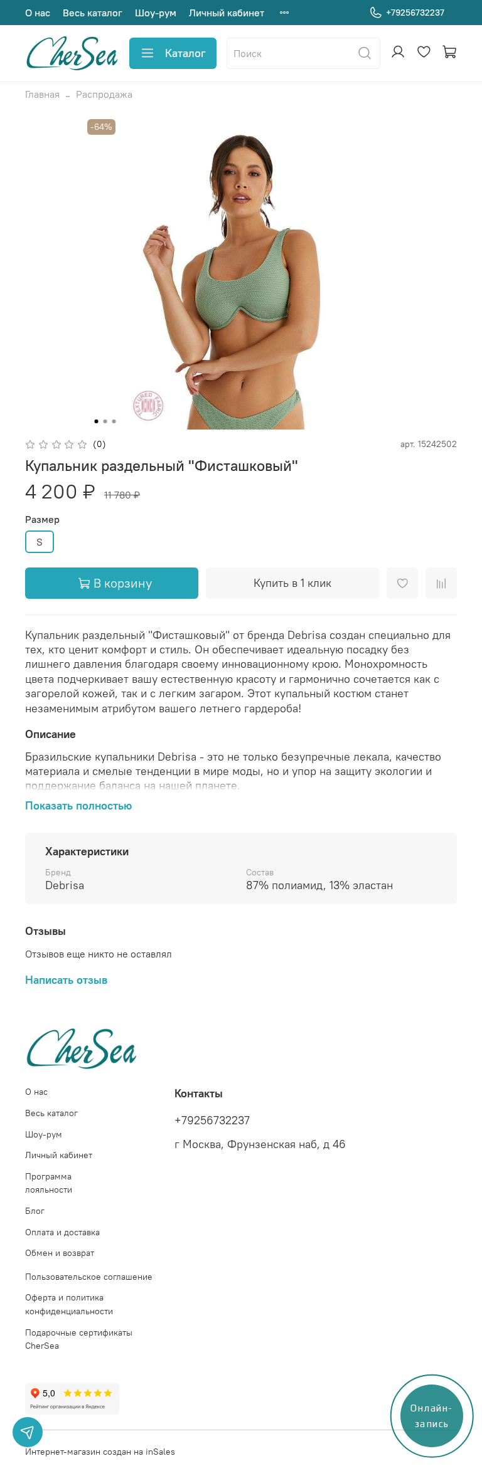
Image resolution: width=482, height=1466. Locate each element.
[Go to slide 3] (114, 421)
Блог (35, 1210)
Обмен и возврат (59, 1252)
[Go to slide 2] (105, 421)
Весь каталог (92, 12)
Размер (42, 519)
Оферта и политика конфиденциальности (69, 1304)
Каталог (185, 53)
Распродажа (104, 94)
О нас (37, 12)
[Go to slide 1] (97, 421)
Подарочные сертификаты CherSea (78, 1339)
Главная (42, 94)
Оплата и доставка (62, 1232)
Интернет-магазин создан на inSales (100, 1451)
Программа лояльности (48, 1183)
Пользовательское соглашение (89, 1276)
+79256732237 (415, 12)
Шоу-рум (155, 12)
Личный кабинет (226, 12)
